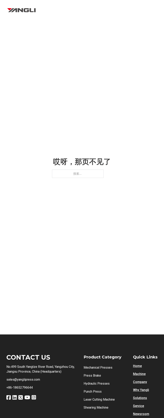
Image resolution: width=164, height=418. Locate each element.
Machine (139, 374)
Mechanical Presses (98, 367)
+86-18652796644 (19, 387)
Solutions (140, 398)
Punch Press (93, 391)
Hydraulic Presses (97, 383)
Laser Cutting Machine (99, 399)
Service (138, 406)
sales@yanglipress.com (23, 379)
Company (140, 382)
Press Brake (92, 375)
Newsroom (141, 414)
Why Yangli (141, 390)
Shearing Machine (96, 407)
